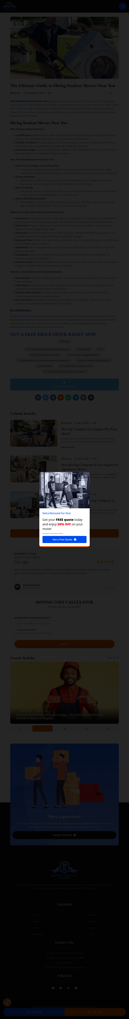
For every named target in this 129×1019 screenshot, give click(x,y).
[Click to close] (85, 476)
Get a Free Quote (62, 539)
